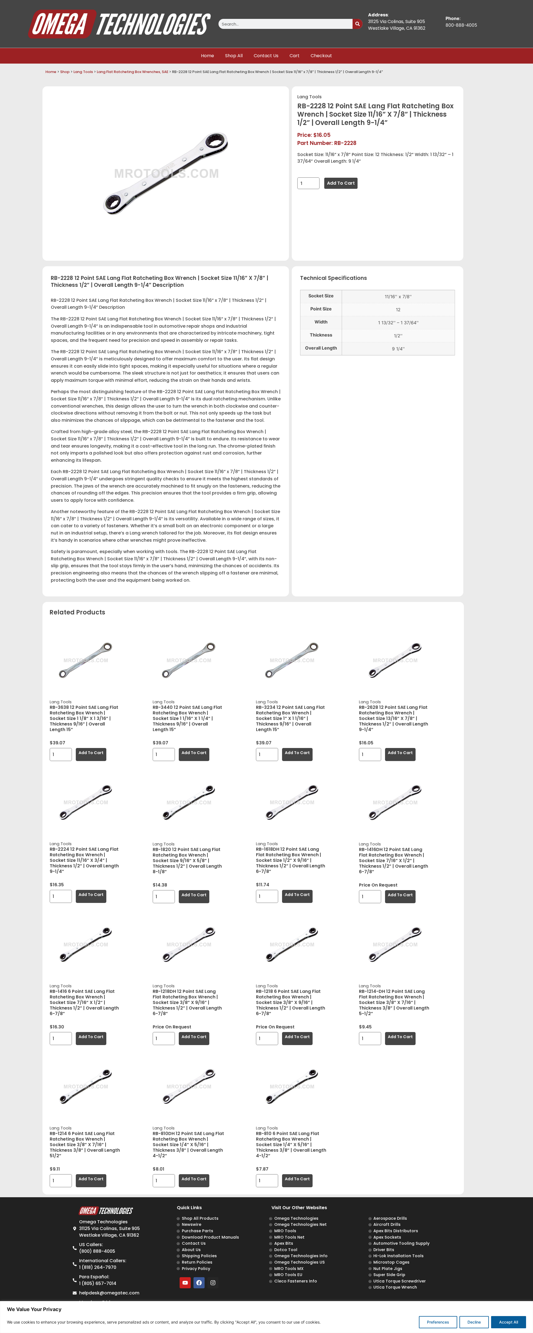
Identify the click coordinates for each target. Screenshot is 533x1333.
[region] (266, 1317)
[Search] (358, 24)
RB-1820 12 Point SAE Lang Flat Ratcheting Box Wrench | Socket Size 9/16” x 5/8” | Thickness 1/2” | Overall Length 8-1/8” (187, 860)
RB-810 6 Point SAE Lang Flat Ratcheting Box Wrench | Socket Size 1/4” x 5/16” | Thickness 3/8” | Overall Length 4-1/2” (291, 1144)
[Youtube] (185, 1282)
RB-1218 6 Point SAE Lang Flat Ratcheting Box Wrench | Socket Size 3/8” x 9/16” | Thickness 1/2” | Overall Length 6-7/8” (290, 1002)
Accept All (508, 1322)
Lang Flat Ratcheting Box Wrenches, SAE (132, 71)
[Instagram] (212, 1282)
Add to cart (341, 183)
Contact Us (266, 55)
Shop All (234, 55)
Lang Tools (83, 71)
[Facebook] (199, 1282)
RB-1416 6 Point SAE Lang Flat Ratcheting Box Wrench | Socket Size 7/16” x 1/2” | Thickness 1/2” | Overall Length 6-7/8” (84, 1002)
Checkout (321, 55)
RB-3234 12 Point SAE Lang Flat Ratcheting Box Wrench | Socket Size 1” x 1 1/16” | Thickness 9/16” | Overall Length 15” (290, 718)
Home (207, 55)
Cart (295, 55)
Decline (474, 1322)
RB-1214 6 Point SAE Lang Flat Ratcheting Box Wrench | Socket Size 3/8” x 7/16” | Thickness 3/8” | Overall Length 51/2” (85, 1144)
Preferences (438, 1322)
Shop (65, 71)
